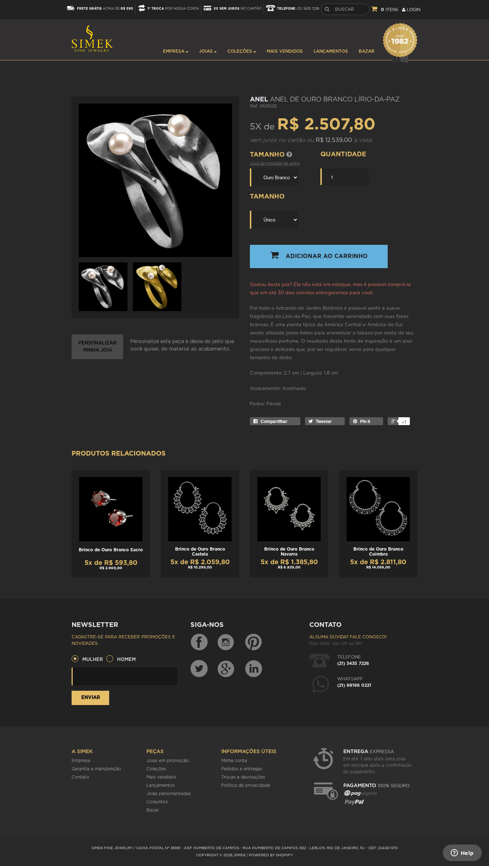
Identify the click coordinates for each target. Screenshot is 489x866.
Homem (126, 659)
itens (389, 10)
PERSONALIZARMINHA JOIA (97, 347)
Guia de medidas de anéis (274, 163)
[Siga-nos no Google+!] (226, 668)
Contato (80, 777)
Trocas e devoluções (243, 777)
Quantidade (343, 154)
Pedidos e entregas (241, 769)
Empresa (174, 51)
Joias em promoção (167, 760)
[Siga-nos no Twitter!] (199, 668)
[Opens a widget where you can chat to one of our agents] (462, 853)
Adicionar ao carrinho (327, 256)
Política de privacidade (245, 785)
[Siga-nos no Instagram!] (226, 642)
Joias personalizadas (168, 793)
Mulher (92, 659)
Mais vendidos (285, 51)
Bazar (366, 51)
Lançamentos (331, 51)
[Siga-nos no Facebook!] (199, 642)
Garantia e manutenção (96, 769)
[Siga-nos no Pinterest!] (253, 642)
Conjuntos (157, 802)
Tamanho (268, 155)
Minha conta (234, 760)
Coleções (240, 51)
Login (412, 10)
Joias (206, 51)
